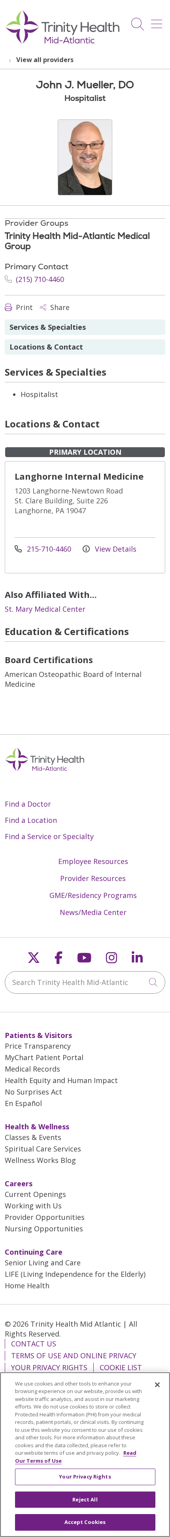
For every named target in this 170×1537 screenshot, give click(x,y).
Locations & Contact (46, 347)
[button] (158, 21)
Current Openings (35, 1194)
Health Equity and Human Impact (61, 1080)
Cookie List (121, 1367)
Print (23, 307)
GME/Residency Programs (93, 895)
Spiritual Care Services (43, 1148)
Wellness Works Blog (40, 1160)
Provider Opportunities (45, 1217)
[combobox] (85, 982)
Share (59, 307)
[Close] (157, 1384)
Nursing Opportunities (44, 1228)
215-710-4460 (49, 549)
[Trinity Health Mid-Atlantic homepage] (63, 42)
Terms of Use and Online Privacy (73, 1355)
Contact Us (33, 1343)
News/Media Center (93, 912)
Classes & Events (33, 1137)
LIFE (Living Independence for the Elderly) (75, 1274)
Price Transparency (38, 1046)
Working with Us (33, 1205)
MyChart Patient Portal (44, 1057)
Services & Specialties (47, 327)
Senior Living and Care (43, 1262)
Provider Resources (93, 878)
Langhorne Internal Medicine (79, 476)
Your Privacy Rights (49, 1367)
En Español (23, 1103)
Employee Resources (93, 861)
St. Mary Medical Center (45, 609)
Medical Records (32, 1069)
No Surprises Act (33, 1092)
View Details (114, 549)
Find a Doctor (28, 804)
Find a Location (31, 820)
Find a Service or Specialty (49, 836)
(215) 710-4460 (39, 279)
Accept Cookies (85, 1522)
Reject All (84, 1499)
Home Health (27, 1285)
